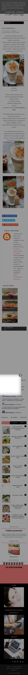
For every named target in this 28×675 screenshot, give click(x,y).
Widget (6, 394)
